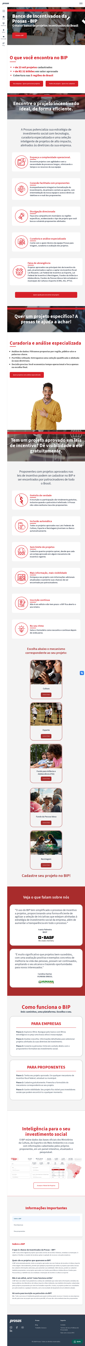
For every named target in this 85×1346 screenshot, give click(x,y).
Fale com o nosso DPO (67, 1333)
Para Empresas (18, 1225)
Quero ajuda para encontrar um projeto (46, 295)
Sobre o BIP (17, 1219)
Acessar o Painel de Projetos (46, 1186)
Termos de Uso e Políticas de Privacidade (69, 1329)
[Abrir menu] (81, 3)
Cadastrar (46, 695)
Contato (62, 1325)
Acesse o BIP (20, 35)
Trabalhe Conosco (40, 1328)
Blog (36, 1325)
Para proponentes (19, 1231)
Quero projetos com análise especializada (27, 375)
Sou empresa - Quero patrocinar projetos (26, 84)
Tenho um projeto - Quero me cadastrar (62, 84)
